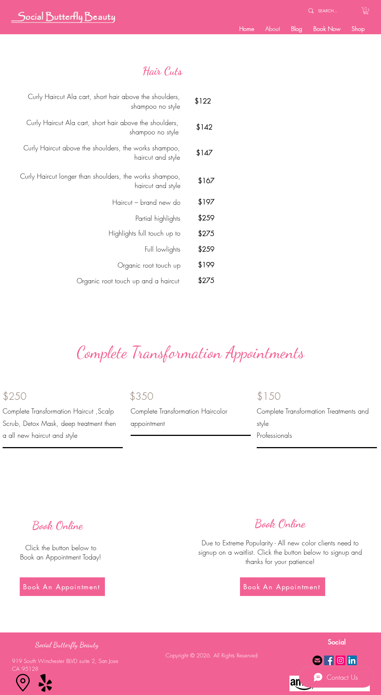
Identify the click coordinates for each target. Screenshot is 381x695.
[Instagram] (340, 660)
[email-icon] (317, 660)
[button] (366, 10)
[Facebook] (329, 660)
